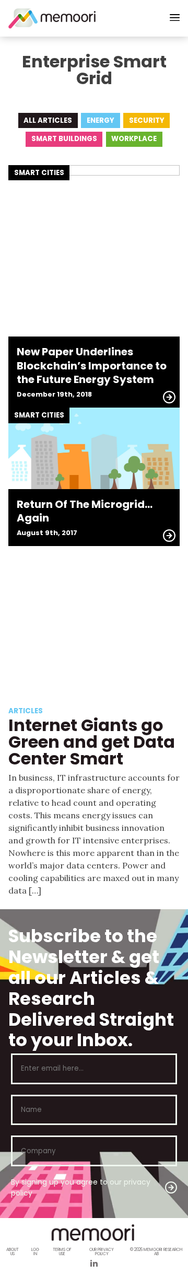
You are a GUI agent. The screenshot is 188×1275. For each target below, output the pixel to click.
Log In (35, 1252)
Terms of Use (62, 1252)
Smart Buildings (64, 139)
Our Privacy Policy (101, 1252)
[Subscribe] (171, 1187)
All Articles (48, 120)
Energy (100, 120)
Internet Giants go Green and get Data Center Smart (91, 741)
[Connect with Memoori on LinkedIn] (94, 1264)
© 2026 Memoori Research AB (156, 1252)
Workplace (134, 139)
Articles (25, 711)
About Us (12, 1252)
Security (146, 120)
